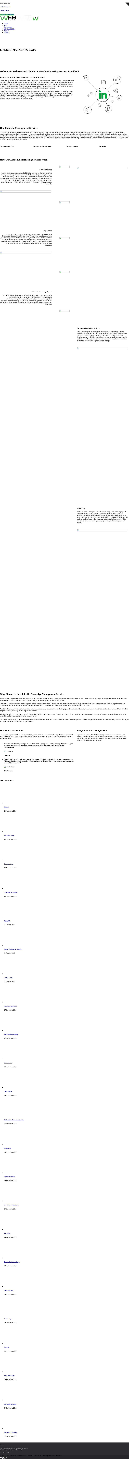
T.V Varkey (7, 1233)
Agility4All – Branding (10, 1432)
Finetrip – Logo (8, 864)
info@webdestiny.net (5, 6)
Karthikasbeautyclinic (10, 1006)
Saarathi (6, 1347)
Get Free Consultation (7, 14)
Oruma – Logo (8, 977)
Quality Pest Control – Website (12, 949)
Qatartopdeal (8, 1091)
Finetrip (6, 807)
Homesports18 (8, 1063)
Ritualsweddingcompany (11, 1034)
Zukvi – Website (8, 1290)
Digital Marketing (9, 29)
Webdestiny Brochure (10, 1404)
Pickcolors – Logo (9, 835)
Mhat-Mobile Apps (9, 1375)
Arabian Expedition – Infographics (14, 1119)
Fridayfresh (7, 1148)
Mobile (6, 30)
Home (6, 23)
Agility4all (7, 921)
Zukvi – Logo (8, 1319)
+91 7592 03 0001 (4, 10)
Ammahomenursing (9, 1176)
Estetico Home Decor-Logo (11, 1262)
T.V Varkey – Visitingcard (11, 1205)
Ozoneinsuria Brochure (10, 892)
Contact (6, 32)
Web (5, 25)
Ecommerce (8, 27)
